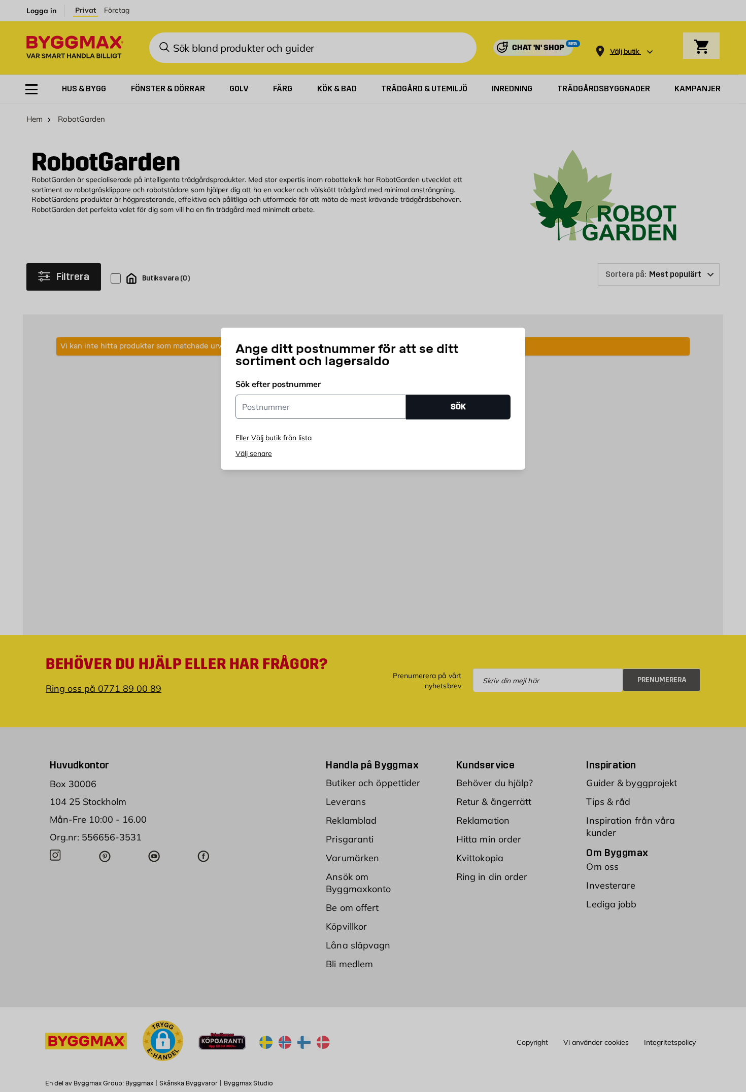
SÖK (458, 406)
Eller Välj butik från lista (273, 437)
